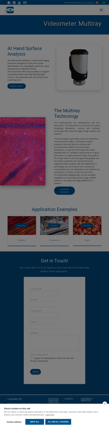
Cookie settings (14, 422)
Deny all (34, 422)
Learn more (49, 415)
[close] (105, 403)
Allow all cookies (58, 422)
